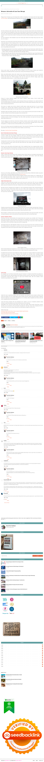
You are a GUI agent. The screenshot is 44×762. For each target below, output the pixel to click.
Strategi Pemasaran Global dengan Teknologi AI (14, 566)
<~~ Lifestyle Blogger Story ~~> (22, 3)
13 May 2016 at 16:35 (7, 368)
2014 (22, 666)
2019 (22, 657)
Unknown (6, 367)
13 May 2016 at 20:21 (9, 379)
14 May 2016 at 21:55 (9, 413)
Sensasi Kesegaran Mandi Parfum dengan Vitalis (14, 561)
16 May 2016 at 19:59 (7, 461)
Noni (5, 388)
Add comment (6, 502)
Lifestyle (9, 320)
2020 (22, 655)
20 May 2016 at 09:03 (9, 450)
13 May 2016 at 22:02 (7, 389)
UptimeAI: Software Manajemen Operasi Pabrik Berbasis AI (16, 589)
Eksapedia (6, 493)
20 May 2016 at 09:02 (9, 431)
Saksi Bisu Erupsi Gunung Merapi (11, 130)
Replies (5, 356)
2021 (22, 653)
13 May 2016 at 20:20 (9, 358)
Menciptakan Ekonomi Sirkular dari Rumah (13, 679)
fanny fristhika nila (7, 479)
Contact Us (41, 760)
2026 (22, 645)
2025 (22, 646)
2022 (22, 652)
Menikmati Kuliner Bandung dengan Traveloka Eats (15, 580)
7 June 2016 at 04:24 (6, 494)
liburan (5, 320)
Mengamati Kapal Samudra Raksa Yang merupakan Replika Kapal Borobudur (14, 311)
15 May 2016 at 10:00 (7, 423)
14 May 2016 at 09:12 (7, 406)
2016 (22, 662)
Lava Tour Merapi (4, 18)
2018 (22, 659)
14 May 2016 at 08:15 (9, 396)
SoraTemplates (7, 760)
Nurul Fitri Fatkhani (5, 13)
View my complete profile (10, 527)
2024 (22, 648)
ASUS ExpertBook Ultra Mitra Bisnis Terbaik (14, 674)
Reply (4, 354)
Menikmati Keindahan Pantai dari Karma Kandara (9, 313)
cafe (4, 422)
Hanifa (5, 440)
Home (2, 9)
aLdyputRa (6, 460)
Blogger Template (19, 760)
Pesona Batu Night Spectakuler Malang (8, 312)
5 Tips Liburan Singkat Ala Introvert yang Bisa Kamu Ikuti (36, 341)
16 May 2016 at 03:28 (7, 441)
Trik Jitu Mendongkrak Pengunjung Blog (13, 570)
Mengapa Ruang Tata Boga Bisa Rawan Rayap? (14, 683)
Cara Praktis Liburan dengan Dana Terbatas (7, 341)
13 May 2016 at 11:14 (7, 351)
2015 (22, 664)
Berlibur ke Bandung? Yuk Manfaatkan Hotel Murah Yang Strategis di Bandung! (20, 575)
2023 (22, 650)
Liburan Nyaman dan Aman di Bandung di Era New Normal (20, 341)
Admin (5, 405)
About (37, 760)
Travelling (5, 9)
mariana (5, 349)
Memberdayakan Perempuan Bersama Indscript (14, 584)
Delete (7, 354)
